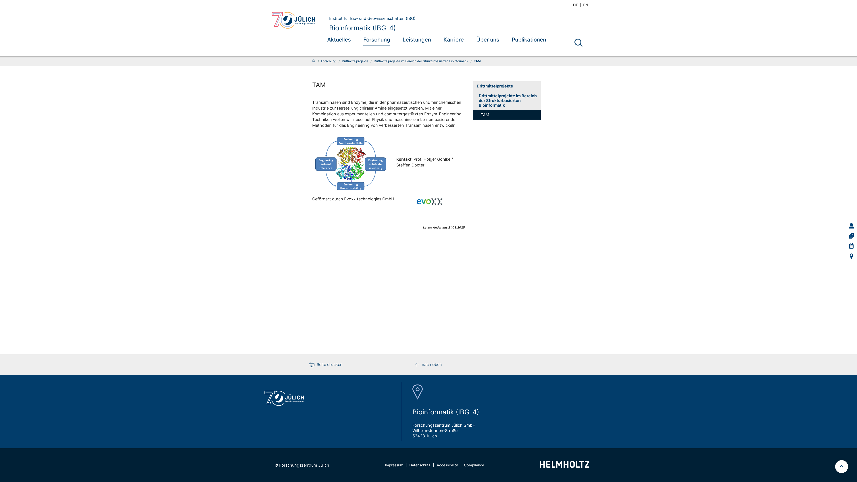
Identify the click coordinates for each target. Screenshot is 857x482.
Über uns (487, 39)
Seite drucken (330, 364)
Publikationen (529, 39)
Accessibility (447, 465)
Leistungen (417, 39)
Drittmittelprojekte (355, 61)
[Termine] (851, 246)
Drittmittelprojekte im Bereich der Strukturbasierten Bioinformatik (421, 61)
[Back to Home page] (296, 20)
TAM (485, 114)
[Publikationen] (851, 236)
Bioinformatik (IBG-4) (362, 28)
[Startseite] (314, 61)
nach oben (432, 364)
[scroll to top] (841, 466)
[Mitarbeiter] (851, 226)
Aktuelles (339, 39)
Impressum (394, 465)
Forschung (376, 39)
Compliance (474, 465)
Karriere (453, 39)
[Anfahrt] (851, 256)
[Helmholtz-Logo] (564, 466)
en (585, 5)
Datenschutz (420, 465)
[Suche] (578, 43)
